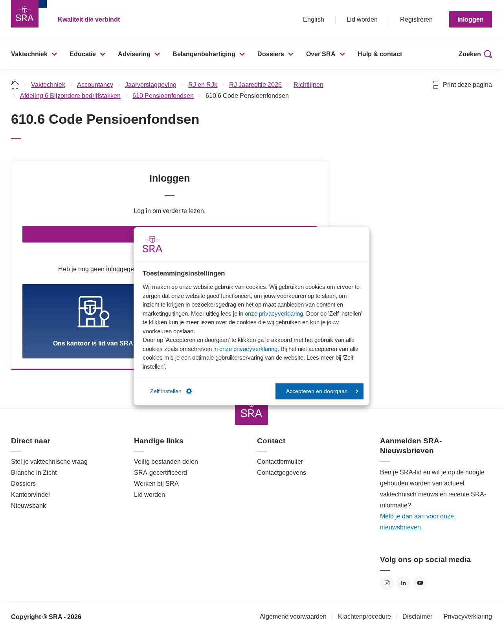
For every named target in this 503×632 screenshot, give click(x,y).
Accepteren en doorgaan (317, 391)
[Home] (15, 85)
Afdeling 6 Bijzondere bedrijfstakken (70, 95)
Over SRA (321, 54)
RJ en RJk (202, 84)
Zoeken (470, 54)
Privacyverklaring (468, 616)
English (313, 19)
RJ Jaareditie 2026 (255, 84)
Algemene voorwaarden (293, 616)
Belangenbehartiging (204, 54)
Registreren (416, 19)
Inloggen (470, 19)
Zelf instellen (166, 391)
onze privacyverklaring (274, 313)
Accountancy (95, 84)
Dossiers (270, 54)
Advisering (134, 54)
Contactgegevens (281, 472)
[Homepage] (25, 14)
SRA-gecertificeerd (160, 472)
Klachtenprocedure (364, 616)
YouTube (420, 583)
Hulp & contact (380, 54)
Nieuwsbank (28, 505)
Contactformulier (280, 461)
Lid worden (362, 19)
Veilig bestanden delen (166, 461)
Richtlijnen (308, 84)
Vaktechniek (29, 54)
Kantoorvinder (30, 494)
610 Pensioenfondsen (163, 95)
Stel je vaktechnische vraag (49, 461)
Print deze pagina (467, 84)
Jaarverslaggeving (150, 84)
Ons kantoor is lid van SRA (93, 343)
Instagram (387, 583)
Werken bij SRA (156, 483)
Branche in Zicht (34, 472)
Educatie (83, 54)
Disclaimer (417, 616)
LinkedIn (403, 583)
